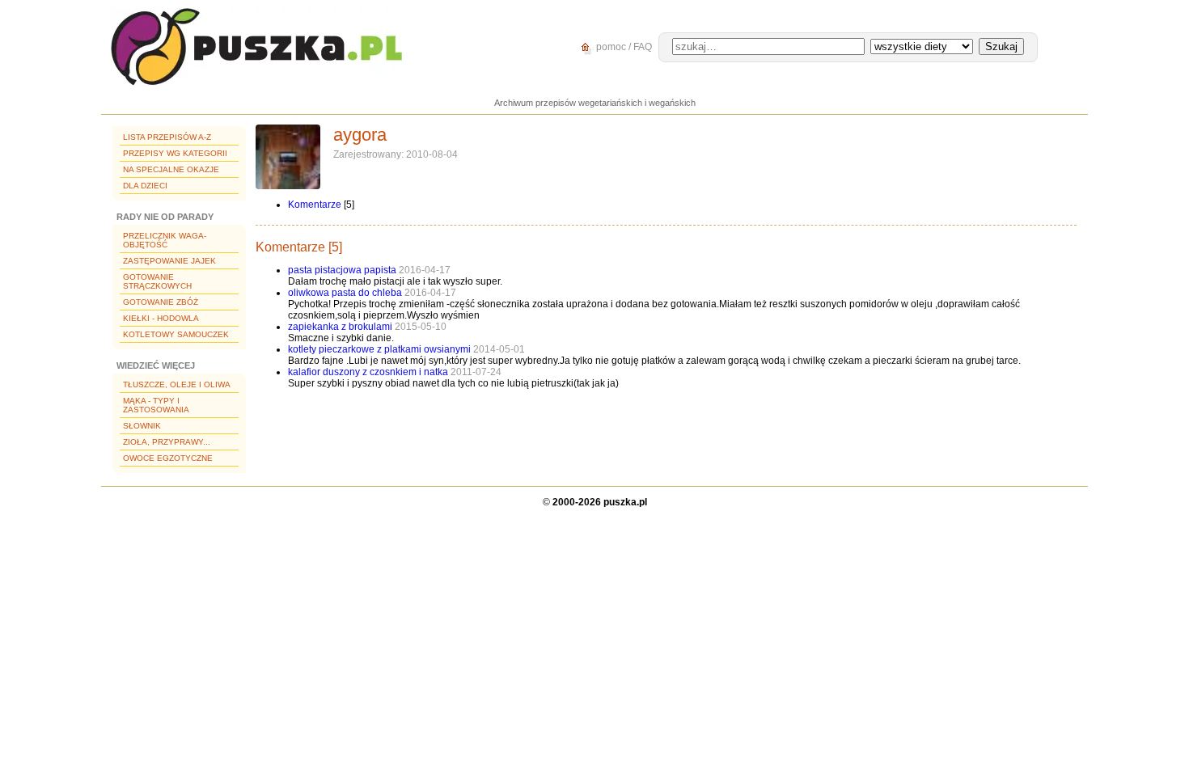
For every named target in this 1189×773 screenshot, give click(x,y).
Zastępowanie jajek (169, 260)
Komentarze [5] (299, 247)
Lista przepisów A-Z (167, 137)
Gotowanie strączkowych (157, 281)
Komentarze (314, 204)
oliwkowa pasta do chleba (345, 292)
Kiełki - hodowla (161, 318)
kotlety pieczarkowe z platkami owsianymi (379, 349)
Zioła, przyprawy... (166, 441)
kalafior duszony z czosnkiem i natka (368, 372)
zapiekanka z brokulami (340, 326)
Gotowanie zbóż (160, 302)
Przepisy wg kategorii (175, 153)
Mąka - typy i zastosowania (156, 405)
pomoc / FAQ (623, 47)
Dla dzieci (145, 185)
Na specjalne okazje (171, 169)
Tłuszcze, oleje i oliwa (177, 384)
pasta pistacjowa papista (343, 270)
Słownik (142, 425)
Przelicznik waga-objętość (164, 240)
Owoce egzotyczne (168, 458)
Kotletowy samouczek (176, 334)
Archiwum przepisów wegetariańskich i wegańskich (595, 103)
